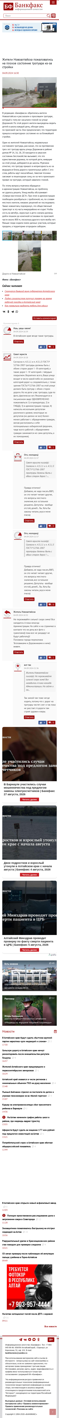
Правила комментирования (35, 1404)
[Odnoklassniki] (38, 1339)
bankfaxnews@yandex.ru (16, 1353)
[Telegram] (12, 311)
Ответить (18, 341)
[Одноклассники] (8, 311)
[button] (17, 236)
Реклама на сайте (25, 1409)
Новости (8, 1031)
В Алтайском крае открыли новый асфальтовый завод (29, 1203)
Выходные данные (14, 1401)
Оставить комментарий (44, 318)
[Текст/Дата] (53, 16)
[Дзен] (30, 1339)
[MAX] (34, 1339)
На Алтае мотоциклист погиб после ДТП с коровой (27, 1313)
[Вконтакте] (25, 1339)
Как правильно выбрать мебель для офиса (26, 305)
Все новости (50, 1326)
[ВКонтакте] (4, 311)
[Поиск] (48, 16)
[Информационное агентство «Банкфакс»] (22, 6)
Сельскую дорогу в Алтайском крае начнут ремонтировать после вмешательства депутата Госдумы (25, 1054)
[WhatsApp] (17, 311)
